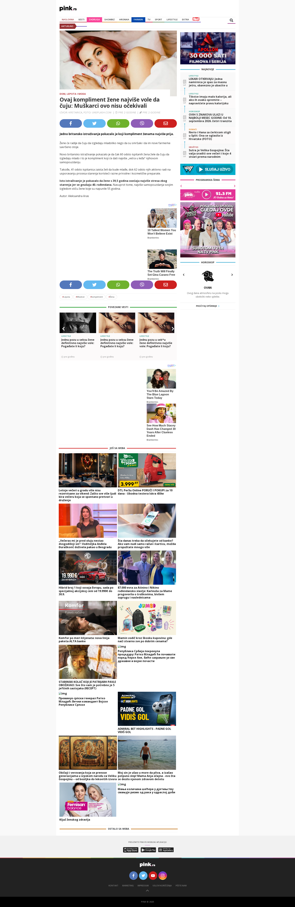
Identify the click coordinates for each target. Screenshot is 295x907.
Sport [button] (158, 19)
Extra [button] (185, 19)
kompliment (96, 293)
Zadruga (94, 19)
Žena (111, 293)
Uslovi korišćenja (162, 882)
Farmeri (138, 19)
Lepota (66, 293)
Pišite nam (181, 882)
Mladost (80, 293)
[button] (63, 325)
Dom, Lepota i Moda (73, 93)
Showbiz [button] (109, 19)
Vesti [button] (81, 19)
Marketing (128, 882)
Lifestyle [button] (172, 19)
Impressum (143, 882)
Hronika (124, 19)
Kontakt (113, 882)
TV (149, 19)
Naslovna (68, 19)
